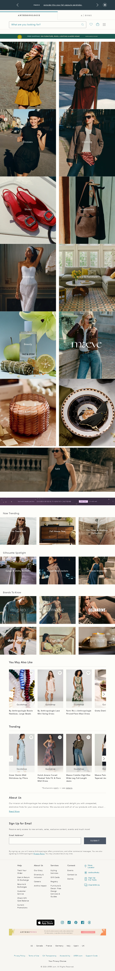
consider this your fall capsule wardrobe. (63, 5)
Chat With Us (93, 885)
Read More (14, 811)
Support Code (92, 956)
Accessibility (65, 956)
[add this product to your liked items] (31, 672)
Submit (95, 841)
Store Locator (91, 866)
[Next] (103, 694)
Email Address (16, 835)
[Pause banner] (105, 5)
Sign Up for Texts (92, 879)
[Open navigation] (104, 24)
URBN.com (78, 956)
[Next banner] (97, 5)
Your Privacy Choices (57, 961)
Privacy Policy (39, 854)
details (69, 788)
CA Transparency (49, 956)
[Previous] (11, 694)
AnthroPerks (93, 872)
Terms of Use (34, 956)
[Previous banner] (17, 5)
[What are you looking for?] (82, 24)
